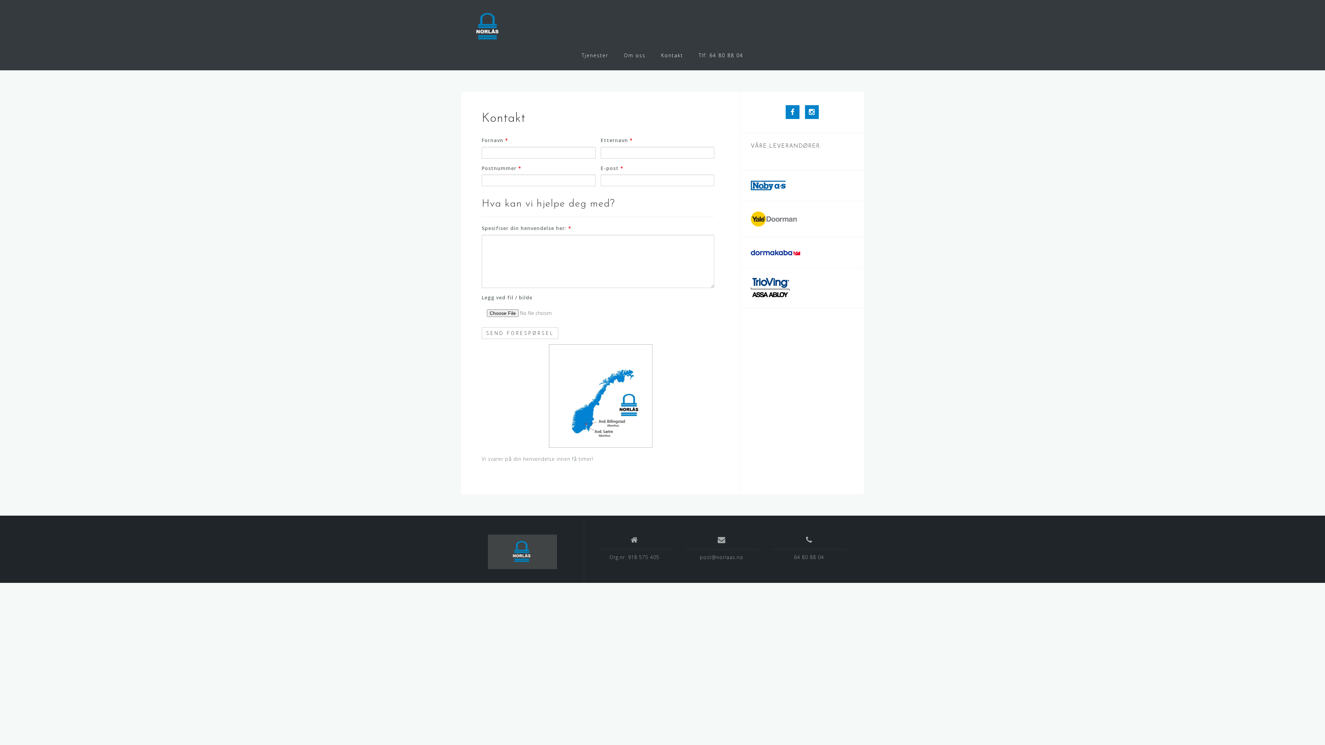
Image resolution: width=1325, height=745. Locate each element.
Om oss (635, 55)
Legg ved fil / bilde (507, 297)
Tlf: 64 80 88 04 (721, 55)
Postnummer (501, 168)
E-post (612, 168)
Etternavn (617, 140)
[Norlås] (522, 552)
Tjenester (595, 55)
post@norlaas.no (721, 557)
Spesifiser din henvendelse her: (526, 228)
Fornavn (495, 140)
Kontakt (672, 55)
